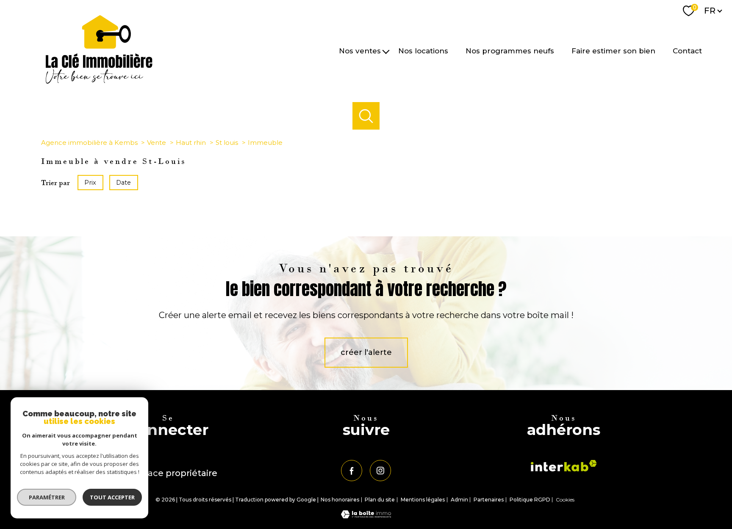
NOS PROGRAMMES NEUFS (510, 51)
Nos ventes (360, 51)
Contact (687, 51)
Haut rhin (191, 142)
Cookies (565, 500)
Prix (90, 182)
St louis (227, 142)
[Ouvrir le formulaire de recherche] (366, 116)
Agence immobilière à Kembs (89, 142)
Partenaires (489, 499)
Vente (156, 142)
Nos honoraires (340, 499)
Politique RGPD (530, 499)
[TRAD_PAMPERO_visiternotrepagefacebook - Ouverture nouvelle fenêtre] (351, 470)
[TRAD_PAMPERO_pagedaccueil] (99, 81)
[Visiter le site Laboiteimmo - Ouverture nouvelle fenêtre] (366, 516)
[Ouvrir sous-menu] (386, 51)
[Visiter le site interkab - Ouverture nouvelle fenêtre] (564, 465)
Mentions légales (423, 499)
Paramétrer (47, 497)
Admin (459, 499)
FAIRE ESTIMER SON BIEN (613, 51)
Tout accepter (112, 497)
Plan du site (380, 499)
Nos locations (423, 51)
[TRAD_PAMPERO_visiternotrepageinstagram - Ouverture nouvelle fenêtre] (380, 470)
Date (123, 182)
